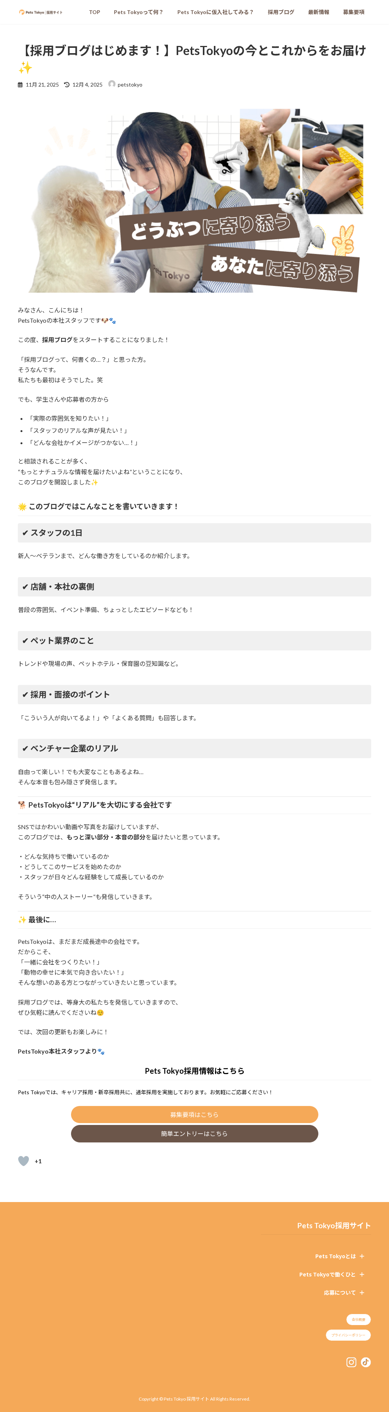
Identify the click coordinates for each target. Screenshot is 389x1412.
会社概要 (358, 1319)
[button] (194, 1114)
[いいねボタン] (23, 1161)
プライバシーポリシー (348, 1335)
